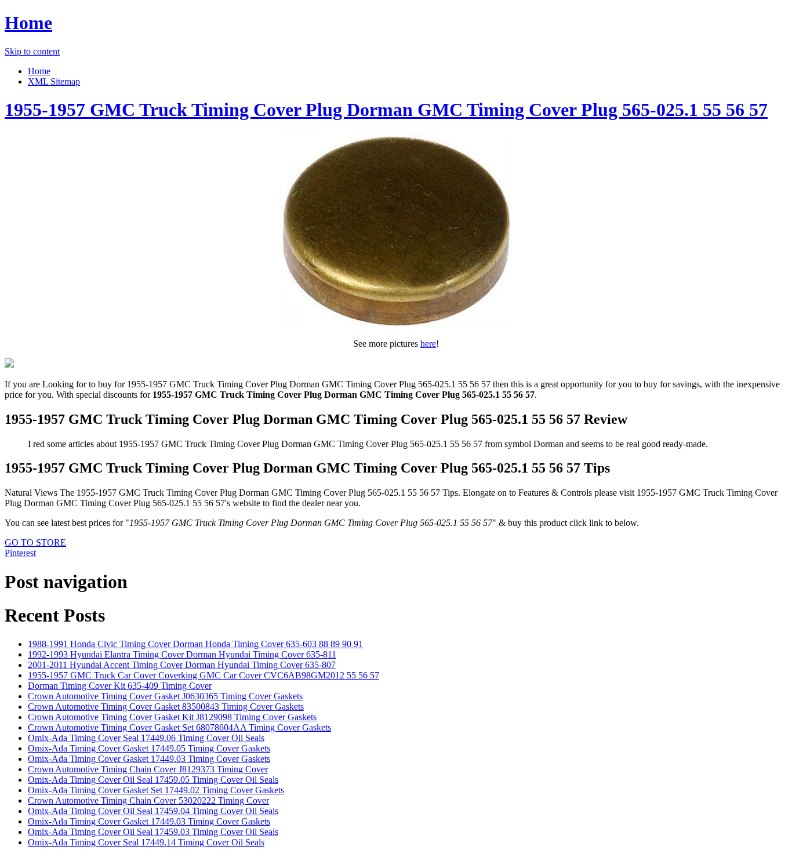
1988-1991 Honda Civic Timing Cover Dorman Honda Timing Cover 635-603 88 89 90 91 (195, 644)
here (428, 343)
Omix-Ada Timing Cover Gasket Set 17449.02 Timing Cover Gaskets (156, 790)
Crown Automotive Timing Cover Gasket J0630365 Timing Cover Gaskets (165, 696)
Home (28, 22)
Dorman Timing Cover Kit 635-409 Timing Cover (120, 686)
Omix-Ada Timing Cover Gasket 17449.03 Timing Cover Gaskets (149, 759)
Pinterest (20, 553)
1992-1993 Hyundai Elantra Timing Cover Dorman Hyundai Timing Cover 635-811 (182, 654)
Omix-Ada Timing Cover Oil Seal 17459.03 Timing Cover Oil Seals (153, 832)
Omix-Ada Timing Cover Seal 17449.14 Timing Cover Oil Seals (146, 842)
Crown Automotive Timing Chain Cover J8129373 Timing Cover (148, 769)
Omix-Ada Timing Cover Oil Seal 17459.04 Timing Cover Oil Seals (153, 811)
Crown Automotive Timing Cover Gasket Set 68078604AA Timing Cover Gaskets (179, 727)
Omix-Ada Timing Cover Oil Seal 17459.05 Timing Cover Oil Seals (153, 780)
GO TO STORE (35, 542)
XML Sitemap (54, 81)
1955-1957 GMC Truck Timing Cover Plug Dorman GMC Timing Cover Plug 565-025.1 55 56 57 (386, 109)
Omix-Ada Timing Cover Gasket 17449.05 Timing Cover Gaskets (149, 748)
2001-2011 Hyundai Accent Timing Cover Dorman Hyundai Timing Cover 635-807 (182, 665)
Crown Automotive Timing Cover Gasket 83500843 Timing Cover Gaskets (166, 706)
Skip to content (32, 51)
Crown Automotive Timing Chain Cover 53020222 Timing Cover (148, 800)
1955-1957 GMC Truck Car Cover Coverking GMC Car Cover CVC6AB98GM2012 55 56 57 (203, 675)
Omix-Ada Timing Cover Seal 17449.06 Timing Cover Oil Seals (146, 738)
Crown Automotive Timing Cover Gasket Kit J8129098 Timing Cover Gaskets (172, 717)
